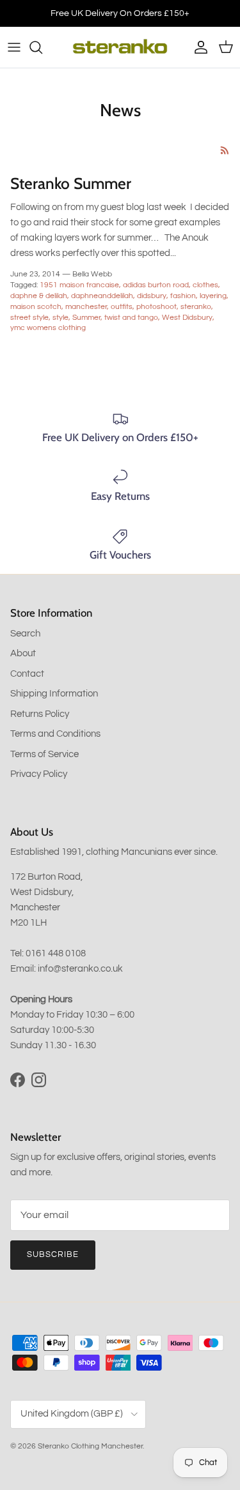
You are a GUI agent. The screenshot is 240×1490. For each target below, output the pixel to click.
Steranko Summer (70, 183)
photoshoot (156, 307)
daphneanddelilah (102, 296)
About (23, 653)
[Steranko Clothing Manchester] (120, 47)
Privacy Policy (38, 774)
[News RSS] (225, 150)
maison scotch (35, 307)
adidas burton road (156, 285)
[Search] (42, 47)
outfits (121, 307)
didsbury (151, 296)
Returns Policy (39, 714)
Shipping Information (54, 693)
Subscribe (53, 1254)
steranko (195, 307)
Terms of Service (44, 754)
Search (25, 633)
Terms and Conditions (55, 734)
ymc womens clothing (48, 328)
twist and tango (131, 317)
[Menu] (14, 47)
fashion (183, 296)
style (60, 317)
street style (29, 317)
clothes (205, 285)
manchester (86, 307)
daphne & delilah (38, 296)
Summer (86, 317)
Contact (27, 674)
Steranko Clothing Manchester (90, 1446)
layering (213, 296)
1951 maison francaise (79, 285)
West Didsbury (187, 317)
